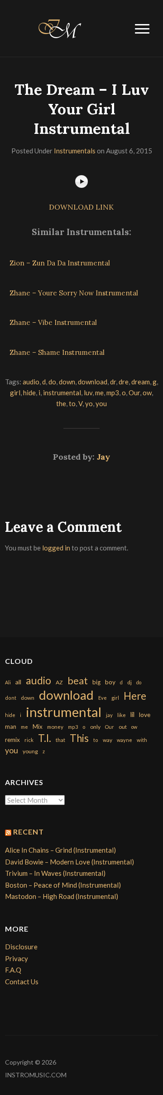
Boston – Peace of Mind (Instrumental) (63, 885)
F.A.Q (13, 970)
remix (12, 739)
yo (89, 403)
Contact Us (21, 981)
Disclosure (21, 947)
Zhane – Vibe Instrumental (53, 322)
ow (147, 392)
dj (129, 682)
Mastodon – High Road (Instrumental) (61, 896)
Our (134, 392)
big (96, 682)
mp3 (112, 392)
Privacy (16, 958)
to (72, 403)
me (99, 392)
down (67, 382)
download (92, 382)
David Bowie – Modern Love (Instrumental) (69, 862)
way (107, 740)
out (123, 726)
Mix (38, 726)
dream (140, 382)
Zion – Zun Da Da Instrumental (60, 263)
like (121, 715)
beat (77, 681)
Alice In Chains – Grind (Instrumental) (60, 850)
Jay (103, 457)
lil (132, 714)
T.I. (44, 738)
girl (15, 392)
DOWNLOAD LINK (81, 206)
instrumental (62, 392)
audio (31, 382)
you (101, 403)
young (30, 751)
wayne (124, 740)
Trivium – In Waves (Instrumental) (55, 873)
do (52, 382)
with (142, 740)
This (79, 738)
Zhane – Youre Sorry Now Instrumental (74, 293)
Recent (28, 831)
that (60, 740)
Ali (8, 682)
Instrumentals (75, 151)
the (61, 403)
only (95, 726)
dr (113, 382)
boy (110, 682)
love (144, 714)
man (10, 726)
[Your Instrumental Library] (58, 27)
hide (29, 392)
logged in (56, 548)
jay (109, 715)
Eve (102, 698)
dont (10, 698)
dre (124, 382)
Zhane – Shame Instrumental (57, 352)
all (18, 682)
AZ (59, 682)
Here (135, 696)
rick (29, 740)
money (55, 727)
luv (88, 392)
